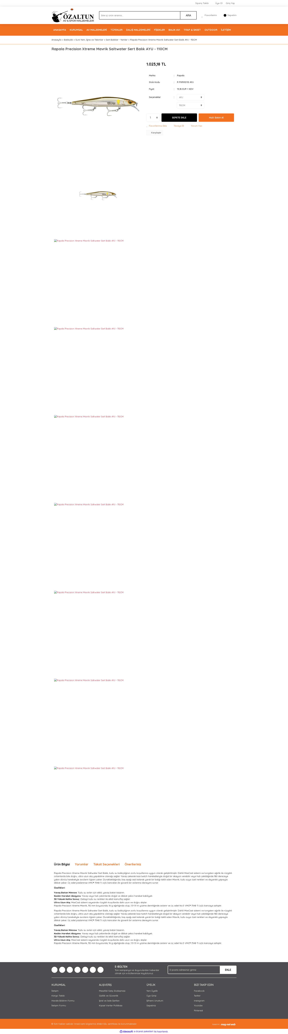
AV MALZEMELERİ (96, 29)
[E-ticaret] (143, 1031)
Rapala (180, 75)
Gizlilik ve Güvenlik (108, 995)
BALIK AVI (174, 29)
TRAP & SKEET (192, 29)
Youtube (198, 1005)
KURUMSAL (76, 29)
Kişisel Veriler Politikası (110, 1005)
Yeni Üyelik (152, 990)
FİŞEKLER (159, 29)
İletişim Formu (59, 1005)
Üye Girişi (151, 995)
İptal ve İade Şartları (109, 1000)
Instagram (199, 1000)
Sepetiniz (151, 1005)
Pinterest (198, 1010)
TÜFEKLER (116, 29)
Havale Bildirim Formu (63, 1000)
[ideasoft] (126, 1031)
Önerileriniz (133, 864)
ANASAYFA (59, 29)
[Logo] (73, 15)
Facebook (199, 990)
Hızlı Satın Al (216, 117)
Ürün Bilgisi (62, 864)
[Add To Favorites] (156, 126)
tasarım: (216, 1024)
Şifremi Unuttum (154, 1000)
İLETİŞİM (226, 29)
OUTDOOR (210, 29)
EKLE (228, 969)
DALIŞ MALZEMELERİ (138, 29)
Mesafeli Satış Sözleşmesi (112, 990)
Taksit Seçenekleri (106, 864)
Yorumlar (81, 864)
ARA (188, 15)
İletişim (55, 990)
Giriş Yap (230, 3)
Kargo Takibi (58, 995)
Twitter (197, 995)
